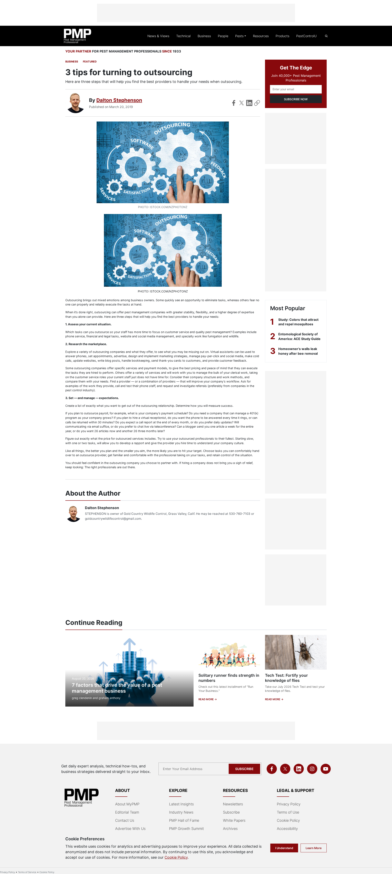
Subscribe (244, 769)
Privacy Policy (289, 804)
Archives (230, 828)
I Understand (284, 848)
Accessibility (287, 828)
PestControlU (306, 36)
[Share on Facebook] (234, 103)
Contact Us (124, 820)
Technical (183, 36)
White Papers (234, 820)
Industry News (181, 812)
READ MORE (206, 699)
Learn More (314, 848)
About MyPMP (127, 804)
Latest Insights (181, 804)
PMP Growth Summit (186, 828)
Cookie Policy (288, 820)
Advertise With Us (130, 828)
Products (282, 36)
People (223, 36)
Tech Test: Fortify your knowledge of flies (286, 678)
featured (90, 61)
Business (204, 36)
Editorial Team (127, 812)
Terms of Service (27, 872)
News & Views (158, 36)
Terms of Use (288, 812)
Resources (261, 36)
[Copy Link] (257, 103)
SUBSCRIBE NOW (296, 99)
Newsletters (233, 804)
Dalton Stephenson (119, 100)
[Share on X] (241, 103)
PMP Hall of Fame (184, 820)
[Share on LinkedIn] (249, 103)
